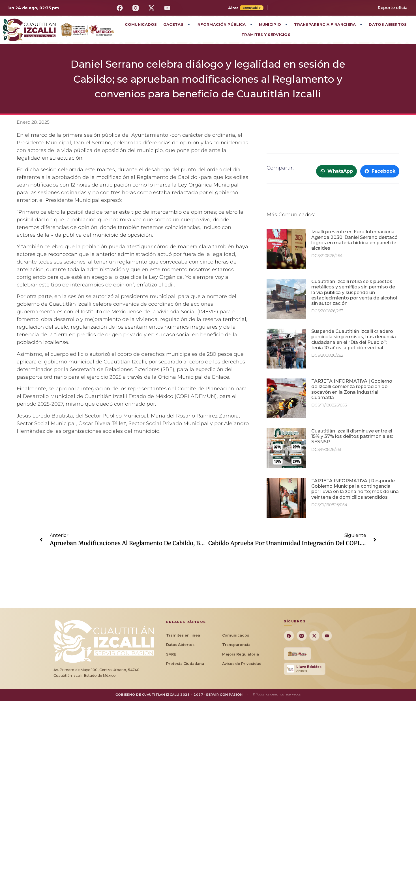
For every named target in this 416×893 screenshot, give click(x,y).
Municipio (270, 24)
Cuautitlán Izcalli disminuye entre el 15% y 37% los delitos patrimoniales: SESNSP (352, 436)
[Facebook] (120, 8)
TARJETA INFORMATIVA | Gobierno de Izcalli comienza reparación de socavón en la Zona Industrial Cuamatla (351, 389)
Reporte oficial (393, 8)
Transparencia (236, 645)
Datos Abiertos (388, 24)
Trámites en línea (183, 635)
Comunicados (141, 24)
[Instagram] (135, 8)
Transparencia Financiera (325, 24)
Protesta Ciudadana (185, 663)
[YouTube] (167, 8)
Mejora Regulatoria (240, 654)
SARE (171, 654)
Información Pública (221, 24)
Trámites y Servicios (265, 34)
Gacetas (173, 24)
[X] (151, 8)
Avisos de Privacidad (241, 663)
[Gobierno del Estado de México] (297, 653)
